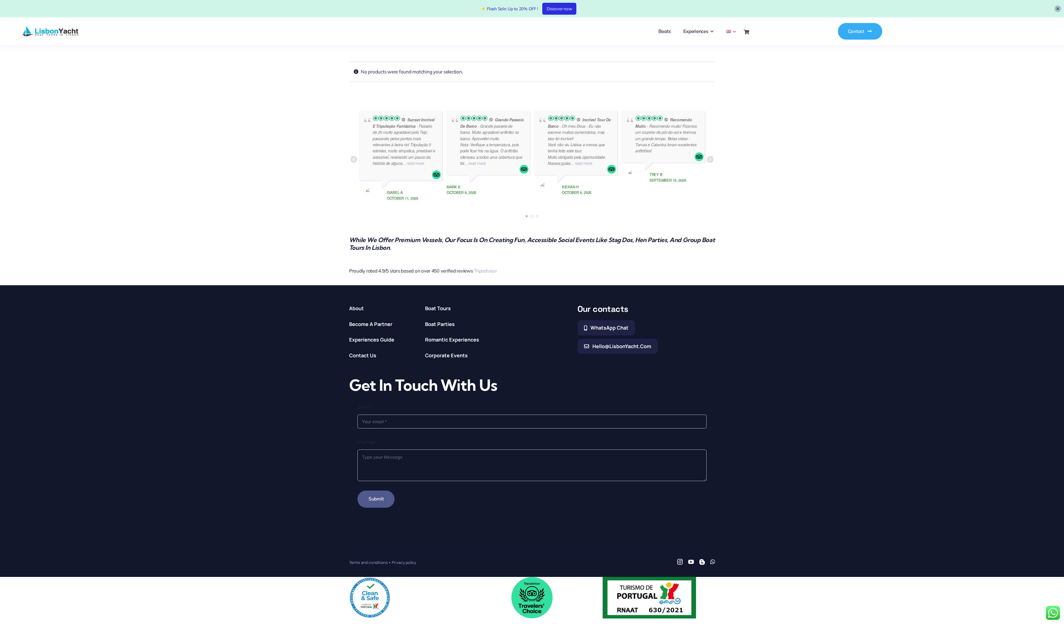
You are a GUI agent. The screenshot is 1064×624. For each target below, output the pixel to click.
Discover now (559, 8)
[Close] (1057, 8)
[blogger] (702, 562)
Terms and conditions (368, 562)
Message (366, 442)
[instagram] (680, 562)
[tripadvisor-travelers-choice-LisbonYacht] (532, 579)
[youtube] (691, 562)
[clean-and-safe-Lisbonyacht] (370, 579)
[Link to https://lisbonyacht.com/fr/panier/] (746, 32)
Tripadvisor (485, 271)
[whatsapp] (712, 562)
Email (364, 407)
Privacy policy (404, 562)
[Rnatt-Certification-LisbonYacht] (649, 579)
